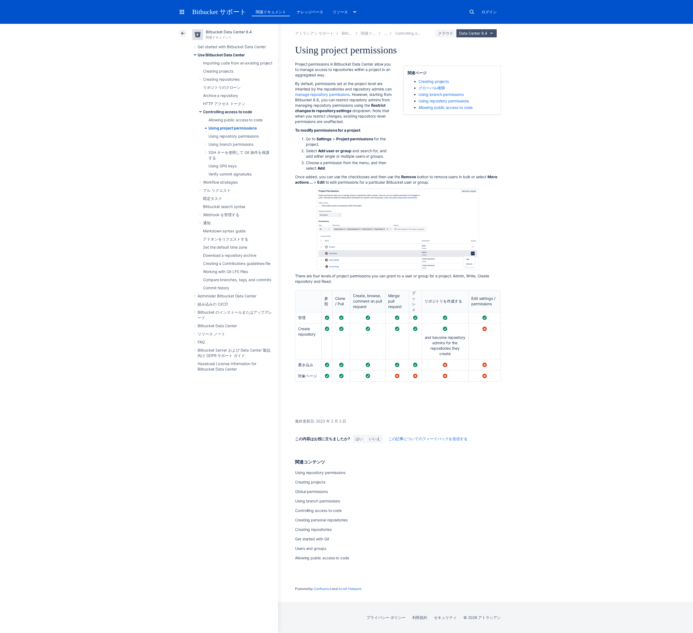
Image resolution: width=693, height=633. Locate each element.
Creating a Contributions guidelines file (236, 263)
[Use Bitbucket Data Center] (385, 33)
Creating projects (218, 71)
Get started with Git (312, 539)
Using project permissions (232, 128)
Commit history (216, 287)
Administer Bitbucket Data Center (227, 296)
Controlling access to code (227, 111)
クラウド (445, 33)
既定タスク (212, 198)
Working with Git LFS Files (225, 271)
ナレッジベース (310, 11)
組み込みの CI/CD (213, 304)
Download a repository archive (229, 255)
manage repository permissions (322, 94)
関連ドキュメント (271, 11)
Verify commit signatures (229, 174)
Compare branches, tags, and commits (237, 279)
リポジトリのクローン (222, 87)
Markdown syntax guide (224, 231)
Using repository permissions (233, 136)
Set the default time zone (225, 247)
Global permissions (311, 491)
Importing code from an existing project (237, 63)
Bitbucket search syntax (224, 206)
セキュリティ (445, 617)
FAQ (201, 342)
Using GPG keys (222, 166)
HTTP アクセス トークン (224, 103)
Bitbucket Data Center (217, 325)
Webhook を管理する (221, 214)
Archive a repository (220, 95)
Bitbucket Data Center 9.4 (229, 32)
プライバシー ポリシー (386, 617)
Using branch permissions (230, 144)
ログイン (489, 11)
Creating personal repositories (321, 520)
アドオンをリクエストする (225, 239)
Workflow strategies (220, 182)
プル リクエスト (216, 190)
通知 (207, 222)
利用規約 (419, 617)
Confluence (322, 589)
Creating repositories (221, 79)
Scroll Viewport (349, 589)
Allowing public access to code (235, 120)
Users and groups (310, 548)
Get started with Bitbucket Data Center (232, 46)
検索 (472, 12)
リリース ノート (211, 334)
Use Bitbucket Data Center (221, 55)
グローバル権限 (432, 88)
